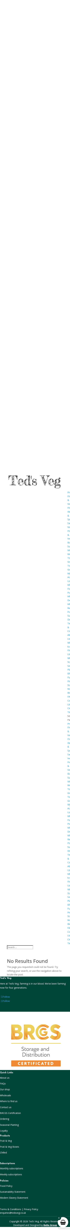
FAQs (3, 1083)
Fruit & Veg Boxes (9, 1146)
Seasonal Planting (9, 1124)
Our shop (5, 1089)
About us (4, 1077)
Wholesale (5, 1095)
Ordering (4, 1118)
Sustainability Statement (12, 1191)
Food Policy (6, 1185)
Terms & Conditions (10, 1209)
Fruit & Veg (6, 1140)
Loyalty (4, 1130)
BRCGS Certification (10, 1113)
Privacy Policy (31, 1209)
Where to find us (8, 1101)
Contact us (5, 1107)
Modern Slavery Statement (14, 1197)
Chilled (3, 1152)
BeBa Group (50, 1225)
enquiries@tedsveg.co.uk (13, 1212)
